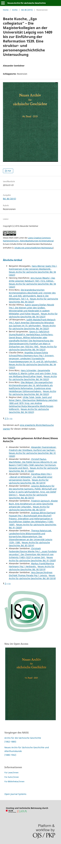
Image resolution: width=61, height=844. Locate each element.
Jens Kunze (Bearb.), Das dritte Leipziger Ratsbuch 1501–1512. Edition (32, 279)
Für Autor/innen (11, 777)
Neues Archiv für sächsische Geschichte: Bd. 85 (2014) (29, 544)
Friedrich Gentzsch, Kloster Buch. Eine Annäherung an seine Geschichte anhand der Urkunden (33, 503)
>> (11, 418)
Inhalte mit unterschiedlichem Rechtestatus (34, 247)
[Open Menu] (3, 3)
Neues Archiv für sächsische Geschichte (26, 3)
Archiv (15, 9)
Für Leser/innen (11, 772)
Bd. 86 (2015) (27, 9)
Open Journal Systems (15, 794)
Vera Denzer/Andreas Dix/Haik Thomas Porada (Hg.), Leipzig (30, 574)
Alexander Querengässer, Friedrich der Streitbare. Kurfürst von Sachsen (33, 448)
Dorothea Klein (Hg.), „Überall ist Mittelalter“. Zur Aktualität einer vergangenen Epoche (30, 476)
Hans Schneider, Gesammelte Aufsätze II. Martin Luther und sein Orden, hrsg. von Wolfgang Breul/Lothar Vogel (33, 373)
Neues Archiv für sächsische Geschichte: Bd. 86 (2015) (28, 496)
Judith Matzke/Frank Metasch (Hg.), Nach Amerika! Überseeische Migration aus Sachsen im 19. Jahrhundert (32, 322)
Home (5, 9)
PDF (9, 171)
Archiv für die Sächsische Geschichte (22, 737)
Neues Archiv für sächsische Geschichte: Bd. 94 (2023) (33, 300)
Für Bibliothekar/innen (14, 781)
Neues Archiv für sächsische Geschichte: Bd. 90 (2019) (29, 481)
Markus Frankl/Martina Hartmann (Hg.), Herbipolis (31, 565)
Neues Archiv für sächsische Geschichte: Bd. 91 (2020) (33, 469)
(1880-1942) (10, 754)
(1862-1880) (10, 741)
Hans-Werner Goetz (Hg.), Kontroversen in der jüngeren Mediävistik (33, 267)
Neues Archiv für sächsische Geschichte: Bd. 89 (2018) (32, 577)
